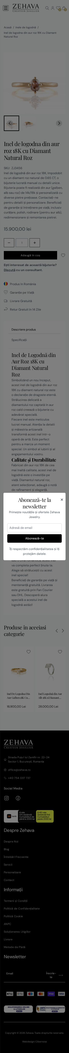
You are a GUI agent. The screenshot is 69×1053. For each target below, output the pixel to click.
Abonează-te (34, 538)
